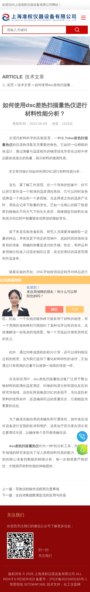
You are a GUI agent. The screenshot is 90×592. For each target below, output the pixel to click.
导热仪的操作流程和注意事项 (37, 489)
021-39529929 (82, 436)
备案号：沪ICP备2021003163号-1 (61, 579)
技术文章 (24, 85)
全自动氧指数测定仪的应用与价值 (41, 495)
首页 (10, 85)
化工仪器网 (72, 584)
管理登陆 (16, 584)
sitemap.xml (35, 584)
